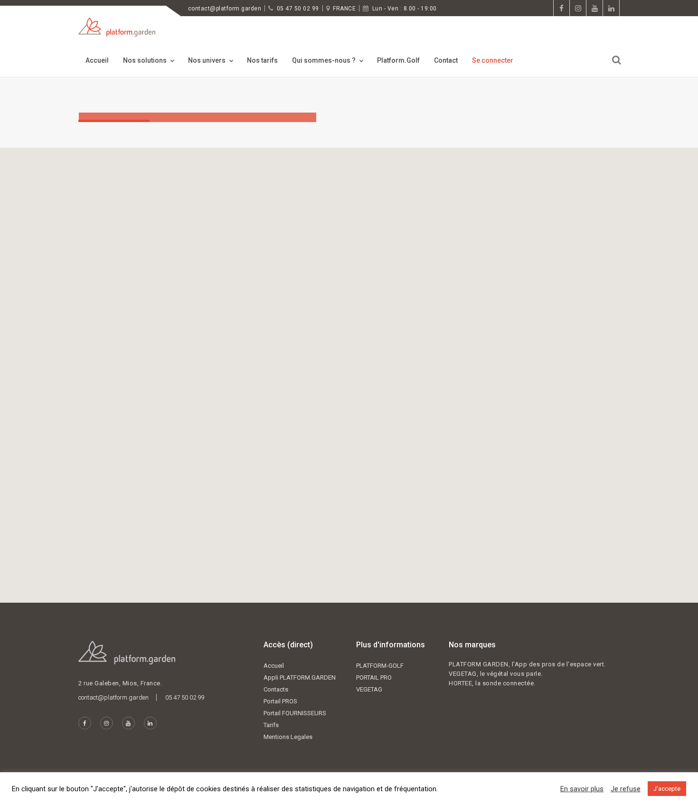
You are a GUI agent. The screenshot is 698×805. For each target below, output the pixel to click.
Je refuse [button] (626, 789)
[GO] (616, 60)
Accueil (97, 60)
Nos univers (207, 60)
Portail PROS (280, 701)
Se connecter (492, 60)
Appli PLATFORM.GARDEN (300, 677)
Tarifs (271, 725)
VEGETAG (369, 689)
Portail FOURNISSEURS (295, 713)
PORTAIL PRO (374, 677)
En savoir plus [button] (582, 789)
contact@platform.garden (224, 8)
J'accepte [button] (666, 788)
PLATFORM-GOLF (380, 665)
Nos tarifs (262, 60)
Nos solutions (145, 60)
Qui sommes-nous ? (324, 60)
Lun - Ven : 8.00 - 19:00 (404, 8)
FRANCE (344, 8)
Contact (446, 60)
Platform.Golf (398, 60)
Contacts (276, 689)
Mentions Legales (288, 736)
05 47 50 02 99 (298, 8)
